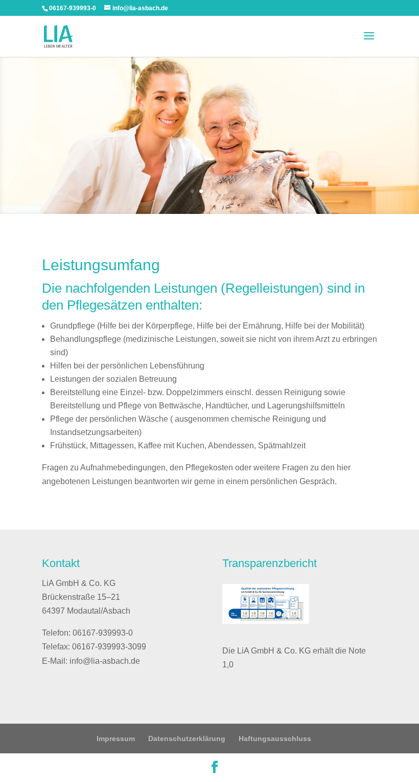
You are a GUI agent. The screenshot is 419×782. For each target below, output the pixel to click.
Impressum (116, 738)
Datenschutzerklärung (186, 738)
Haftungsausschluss (275, 738)
